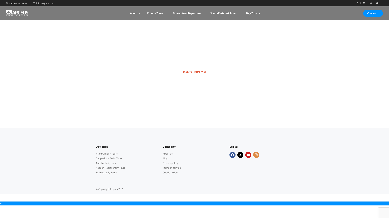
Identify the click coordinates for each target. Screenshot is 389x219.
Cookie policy (170, 172)
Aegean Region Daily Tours (110, 167)
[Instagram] (256, 155)
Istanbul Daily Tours (107, 153)
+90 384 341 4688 (18, 3)
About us (168, 153)
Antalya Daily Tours (106, 163)
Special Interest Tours (223, 13)
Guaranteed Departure (187, 13)
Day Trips (251, 13)
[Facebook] (232, 155)
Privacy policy (170, 163)
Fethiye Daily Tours (106, 172)
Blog (165, 158)
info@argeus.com (45, 3)
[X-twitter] (240, 155)
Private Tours (155, 13)
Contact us (373, 13)
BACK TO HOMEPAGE (194, 71)
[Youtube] (248, 155)
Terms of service (172, 167)
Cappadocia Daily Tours (109, 158)
